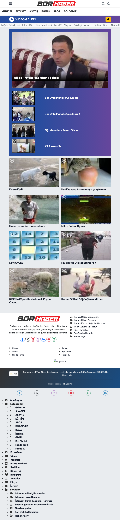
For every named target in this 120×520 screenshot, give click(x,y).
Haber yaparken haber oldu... (27, 226)
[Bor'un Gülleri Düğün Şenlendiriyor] (86, 282)
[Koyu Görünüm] (108, 4)
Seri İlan (15, 467)
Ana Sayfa (16, 399)
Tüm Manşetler (81, 329)
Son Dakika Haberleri (84, 333)
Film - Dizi (28, 24)
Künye (15, 348)
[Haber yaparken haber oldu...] (34, 209)
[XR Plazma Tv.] (27, 146)
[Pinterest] (33, 339)
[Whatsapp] (54, 339)
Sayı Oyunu (16, 262)
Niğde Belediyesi (10, 24)
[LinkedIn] (43, 339)
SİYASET (21, 11)
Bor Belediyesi (44, 24)
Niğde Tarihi (18, 354)
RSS (15, 373)
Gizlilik (15, 351)
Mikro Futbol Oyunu (73, 226)
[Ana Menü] (10, 3)
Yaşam (68, 24)
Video (13, 456)
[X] (27, 339)
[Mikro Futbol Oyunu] (86, 209)
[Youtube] (48, 339)
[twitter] (36, 392)
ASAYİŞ (33, 11)
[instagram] (53, 392)
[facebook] (19, 392)
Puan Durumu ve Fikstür (85, 326)
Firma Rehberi (18, 463)
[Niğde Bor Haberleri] (56, 3)
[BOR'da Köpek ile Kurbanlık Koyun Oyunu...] (34, 282)
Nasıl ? (58, 24)
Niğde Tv (66, 354)
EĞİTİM (45, 11)
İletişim (65, 348)
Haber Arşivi (80, 336)
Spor (106, 24)
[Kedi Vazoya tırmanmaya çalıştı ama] (86, 172)
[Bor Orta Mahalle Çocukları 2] (27, 114)
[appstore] (60, 360)
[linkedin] (105, 392)
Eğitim (97, 24)
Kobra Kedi (16, 189)
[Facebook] (22, 339)
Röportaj (15, 470)
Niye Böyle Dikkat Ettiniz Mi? (78, 262)
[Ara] (103, 4)
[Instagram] (38, 339)
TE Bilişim (67, 383)
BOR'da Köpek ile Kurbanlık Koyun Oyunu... (30, 301)
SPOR (56, 11)
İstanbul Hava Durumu (85, 320)
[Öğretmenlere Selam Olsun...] (27, 130)
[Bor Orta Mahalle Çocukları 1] (27, 98)
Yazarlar (15, 459)
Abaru (87, 24)
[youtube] (71, 392)
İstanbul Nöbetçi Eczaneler (87, 316)
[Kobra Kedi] (34, 172)
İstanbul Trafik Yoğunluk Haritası (89, 323)
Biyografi (15, 474)
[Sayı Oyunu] (34, 245)
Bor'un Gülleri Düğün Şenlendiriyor (82, 299)
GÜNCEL (7, 11)
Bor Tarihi (66, 351)
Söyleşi (78, 24)
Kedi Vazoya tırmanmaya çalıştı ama (83, 189)
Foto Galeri (16, 452)
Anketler (15, 478)
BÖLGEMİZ (70, 11)
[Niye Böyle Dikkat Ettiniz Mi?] (86, 245)
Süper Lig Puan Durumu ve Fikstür (34, 504)
